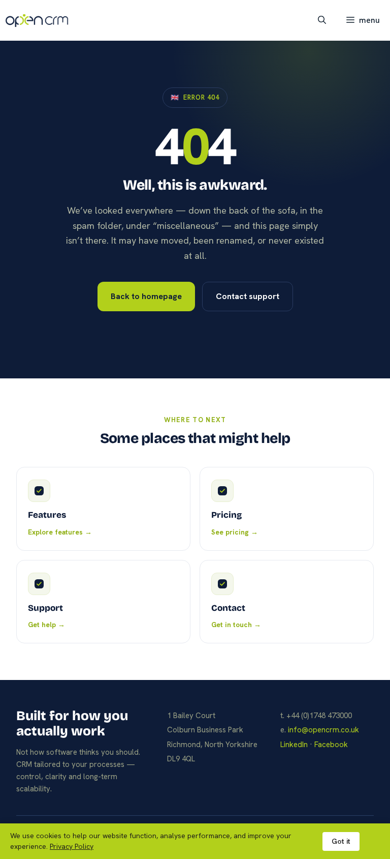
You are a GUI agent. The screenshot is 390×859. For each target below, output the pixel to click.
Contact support (247, 296)
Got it (341, 841)
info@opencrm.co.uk (323, 730)
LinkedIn (294, 744)
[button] (322, 20)
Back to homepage (146, 296)
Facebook (331, 744)
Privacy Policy (71, 846)
